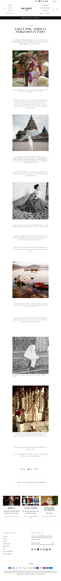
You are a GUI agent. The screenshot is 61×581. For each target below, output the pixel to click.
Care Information (7, 543)
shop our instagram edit (30, 517)
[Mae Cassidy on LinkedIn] (47, 549)
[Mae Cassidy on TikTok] (44, 549)
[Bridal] (11, 501)
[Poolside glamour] (49, 501)
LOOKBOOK (45, 5)
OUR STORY (10, 13)
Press (4, 548)
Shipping (5, 539)
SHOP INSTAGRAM (45, 8)
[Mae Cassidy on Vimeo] (50, 549)
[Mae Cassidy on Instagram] (32, 549)
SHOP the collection (49, 516)
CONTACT (47, 13)
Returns (4, 541)
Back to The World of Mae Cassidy (31, 482)
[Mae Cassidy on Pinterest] (41, 549)
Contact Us (5, 536)
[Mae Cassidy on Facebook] (35, 549)
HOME (10, 5)
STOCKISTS (45, 10)
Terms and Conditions (8, 551)
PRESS (42, 13)
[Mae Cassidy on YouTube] (38, 549)
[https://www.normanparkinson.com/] (30, 201)
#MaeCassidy (6, 546)
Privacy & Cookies (7, 553)
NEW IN (10, 8)
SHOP (10, 10)
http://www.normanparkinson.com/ (32, 456)
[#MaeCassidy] (30, 501)
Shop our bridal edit (11, 516)
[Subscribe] (53, 543)
